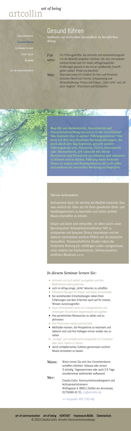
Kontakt (29, 60)
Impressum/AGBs (83, 416)
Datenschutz (104, 416)
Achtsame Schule (24, 48)
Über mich (27, 54)
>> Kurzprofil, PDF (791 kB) (78, 399)
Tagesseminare (25, 35)
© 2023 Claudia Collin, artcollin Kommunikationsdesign (63, 419)
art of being (49, 416)
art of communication (21, 70)
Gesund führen (25, 42)
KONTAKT (65, 416)
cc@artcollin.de (92, 392)
